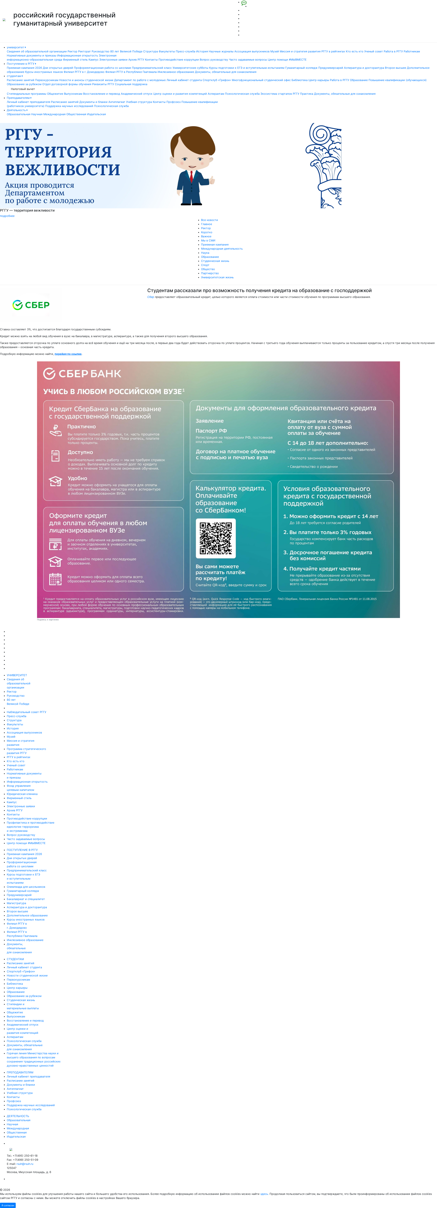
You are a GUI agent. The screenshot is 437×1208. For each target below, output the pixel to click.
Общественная (76, 114)
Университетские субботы (190, 67)
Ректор (72, 51)
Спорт (205, 265)
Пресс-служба (185, 51)
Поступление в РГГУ (21, 63)
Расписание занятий (20, 80)
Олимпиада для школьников (26, 886)
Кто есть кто (354, 51)
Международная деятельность (222, 248)
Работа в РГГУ (393, 51)
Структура (150, 51)
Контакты (151, 59)
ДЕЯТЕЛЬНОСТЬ (18, 1116)
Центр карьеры (318, 80)
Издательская (96, 114)
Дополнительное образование (27, 915)
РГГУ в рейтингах (333, 51)
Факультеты (167, 51)
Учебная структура (139, 102)
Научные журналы (221, 51)
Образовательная (18, 114)
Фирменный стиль (75, 59)
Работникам (412, 51)
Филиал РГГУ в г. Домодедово (84, 72)
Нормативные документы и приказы (31, 55)
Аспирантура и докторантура (364, 67)
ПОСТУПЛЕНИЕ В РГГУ (22, 850)
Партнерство (210, 273)
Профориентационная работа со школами (102, 67)
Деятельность (17, 110)
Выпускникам (73, 93)
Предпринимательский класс (152, 67)
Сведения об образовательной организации (37, 51)
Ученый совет (373, 51)
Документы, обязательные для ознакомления (225, 72)
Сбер (150, 297)
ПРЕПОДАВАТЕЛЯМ (20, 1072)
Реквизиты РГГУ (103, 84)
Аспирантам (216, 93)
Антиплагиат (116, 102)
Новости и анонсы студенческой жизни (86, 80)
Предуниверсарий (330, 67)
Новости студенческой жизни (27, 975)
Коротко (206, 232)
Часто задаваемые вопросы (248, 59)
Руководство (100, 51)
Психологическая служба (242, 93)
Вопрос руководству (214, 59)
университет (16, 47)
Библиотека (300, 80)
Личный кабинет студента (184, 80)
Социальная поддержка (131, 84)
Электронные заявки (113, 59)
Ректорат (84, 51)
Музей (274, 51)
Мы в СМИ (208, 240)
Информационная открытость (77, 55)
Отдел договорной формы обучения (66, 84)
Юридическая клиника (22, 794)
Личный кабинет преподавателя (28, 102)
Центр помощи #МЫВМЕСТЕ (287, 59)
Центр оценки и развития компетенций (180, 93)
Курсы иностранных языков (44, 72)
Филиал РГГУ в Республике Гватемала (131, 72)
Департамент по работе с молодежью (140, 80)
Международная (54, 114)
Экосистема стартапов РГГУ (279, 93)
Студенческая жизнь (215, 261)
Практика (306, 93)
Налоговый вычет (23, 89)
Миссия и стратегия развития (300, 51)
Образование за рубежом (24, 84)
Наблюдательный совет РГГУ (26, 712)
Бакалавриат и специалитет (26, 899)
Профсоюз (173, 102)
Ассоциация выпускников (252, 51)
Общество (208, 269)
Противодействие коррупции (179, 59)
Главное (206, 224)
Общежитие (55, 93)
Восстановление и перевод (101, 93)
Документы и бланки (93, 102)
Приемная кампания (215, 244)
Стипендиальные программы (26, 93)
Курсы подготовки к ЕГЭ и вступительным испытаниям (246, 67)
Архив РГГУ (136, 59)
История (202, 51)
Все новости (209, 220)
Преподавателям (19, 97)
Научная (37, 114)
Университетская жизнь (217, 277)
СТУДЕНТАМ (15, 959)
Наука (205, 252)
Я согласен (8, 1205)
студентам (14, 76)
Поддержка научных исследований (69, 106)
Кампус (93, 59)
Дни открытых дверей (58, 67)
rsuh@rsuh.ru (25, 1164)
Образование (359, 80)
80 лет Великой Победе (126, 51)
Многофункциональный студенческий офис (261, 80)
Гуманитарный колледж (301, 67)
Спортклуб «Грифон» (217, 80)
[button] (33, 170)
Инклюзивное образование (176, 72)
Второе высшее (395, 67)
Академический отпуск (136, 93)
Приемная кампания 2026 (24, 67)
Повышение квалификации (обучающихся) (398, 80)
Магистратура (16, 903)
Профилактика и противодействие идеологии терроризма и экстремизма (30, 826)
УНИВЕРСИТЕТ (17, 675)
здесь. (264, 1194)
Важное (206, 236)
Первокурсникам (46, 80)
